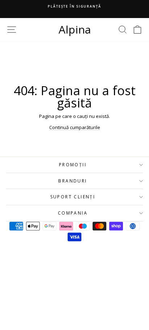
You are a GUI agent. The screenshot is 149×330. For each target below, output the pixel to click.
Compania (73, 213)
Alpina (75, 29)
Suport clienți (72, 197)
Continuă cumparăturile (74, 127)
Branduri (72, 181)
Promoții (72, 165)
